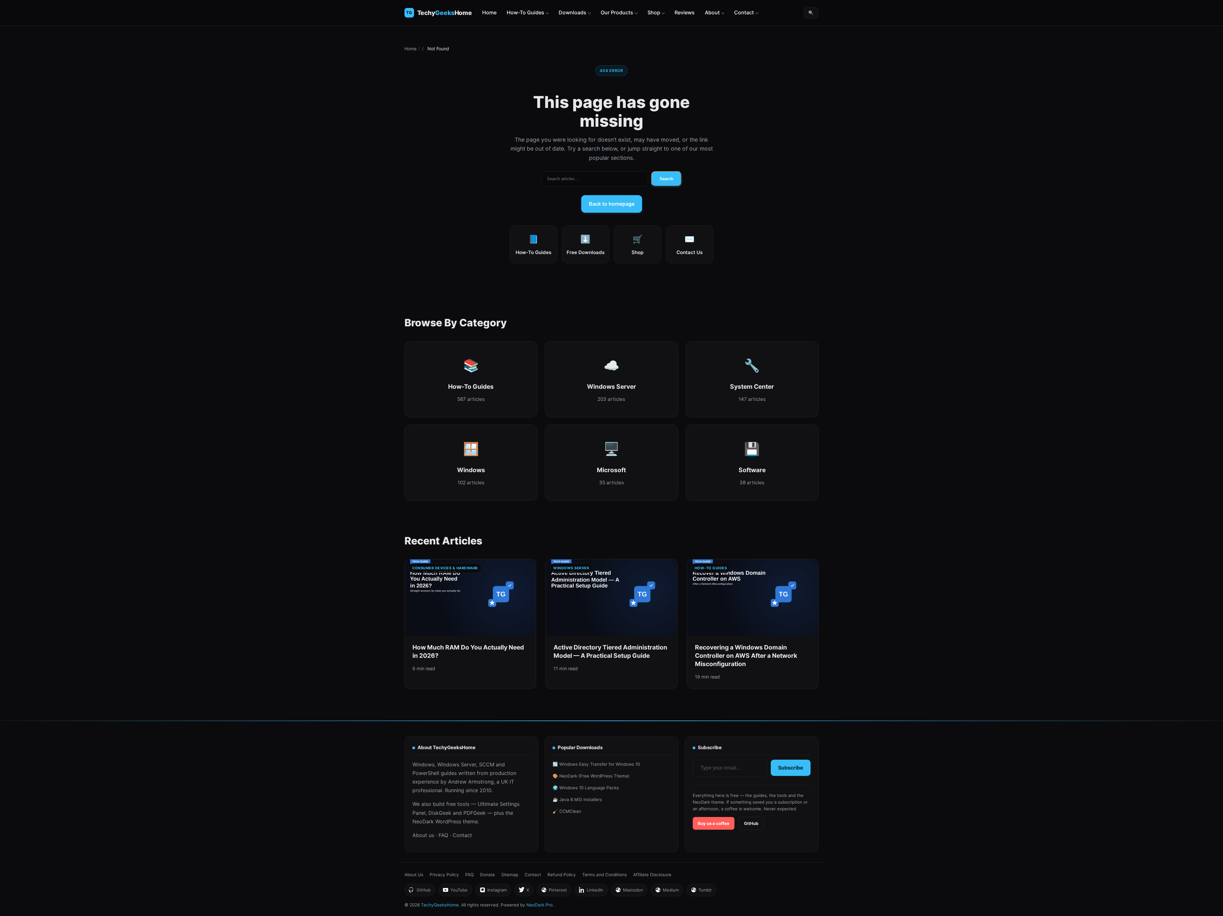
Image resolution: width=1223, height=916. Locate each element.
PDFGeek (474, 813)
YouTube (455, 891)
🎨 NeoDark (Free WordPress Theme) (591, 775)
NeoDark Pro (539, 904)
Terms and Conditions (604, 874)
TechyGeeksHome (444, 13)
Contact (744, 12)
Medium (667, 891)
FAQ (443, 835)
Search (666, 178)
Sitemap (509, 874)
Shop (653, 12)
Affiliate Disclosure (652, 874)
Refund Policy (561, 874)
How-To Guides (525, 12)
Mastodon (629, 891)
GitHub (751, 823)
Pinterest (554, 891)
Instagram (493, 891)
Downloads (572, 12)
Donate (487, 874)
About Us (413, 874)
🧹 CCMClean (567, 811)
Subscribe (790, 767)
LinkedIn (591, 891)
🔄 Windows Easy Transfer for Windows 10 (596, 764)
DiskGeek (439, 813)
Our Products (617, 12)
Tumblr (701, 891)
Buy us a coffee (713, 823)
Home (489, 12)
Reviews (685, 12)
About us (423, 835)
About (712, 12)
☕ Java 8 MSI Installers (577, 799)
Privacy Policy (444, 874)
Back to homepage (611, 204)
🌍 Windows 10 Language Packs (586, 787)
